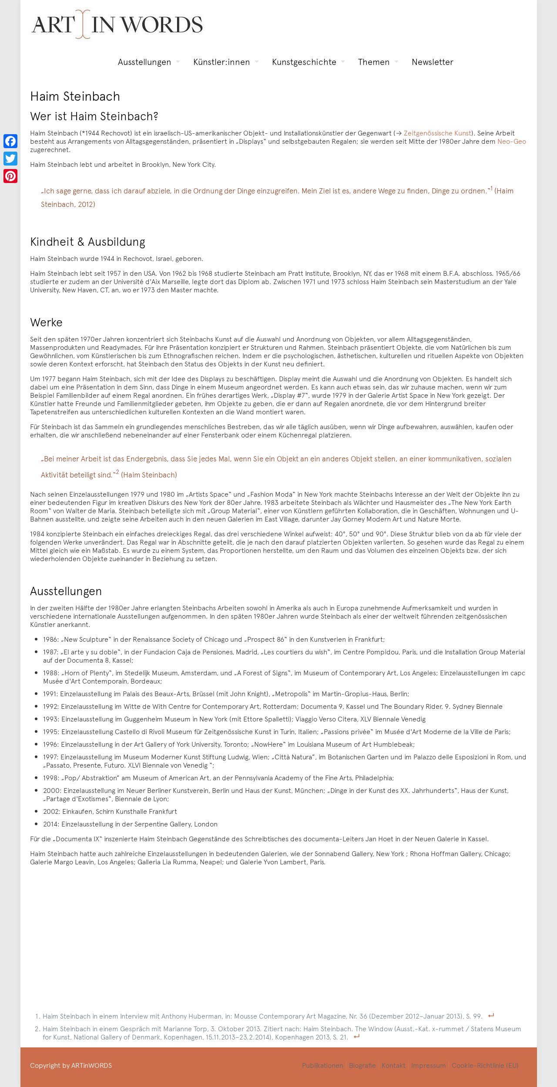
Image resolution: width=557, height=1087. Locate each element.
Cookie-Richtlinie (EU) (485, 1065)
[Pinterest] (10, 176)
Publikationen (322, 1065)
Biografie (362, 1065)
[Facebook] (10, 141)
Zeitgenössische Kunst (437, 132)
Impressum (428, 1065)
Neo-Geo (511, 141)
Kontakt (394, 1065)
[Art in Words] (117, 24)
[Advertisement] (284, 933)
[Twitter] (10, 158)
